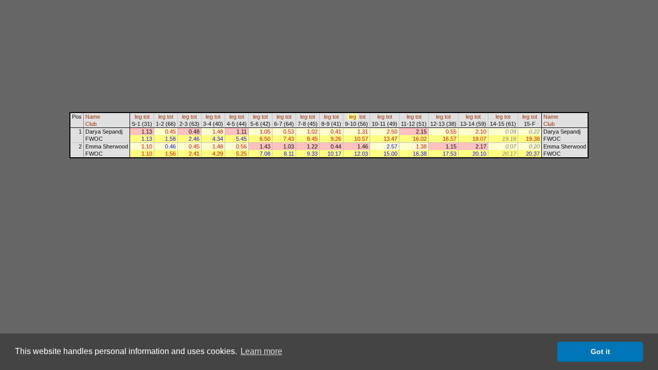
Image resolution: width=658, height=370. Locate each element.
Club (91, 124)
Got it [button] (600, 351)
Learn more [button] (261, 351)
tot (146, 117)
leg (138, 117)
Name (92, 117)
